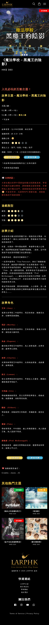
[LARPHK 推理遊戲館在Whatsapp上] (33, 606)
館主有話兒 (24, 586)
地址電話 (24, 592)
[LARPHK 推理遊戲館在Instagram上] (21, 606)
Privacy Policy (33, 613)
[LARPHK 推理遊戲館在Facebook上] (15, 606)
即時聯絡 (24, 589)
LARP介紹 (24, 584)
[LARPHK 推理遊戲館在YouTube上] (27, 606)
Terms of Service (17, 613)
